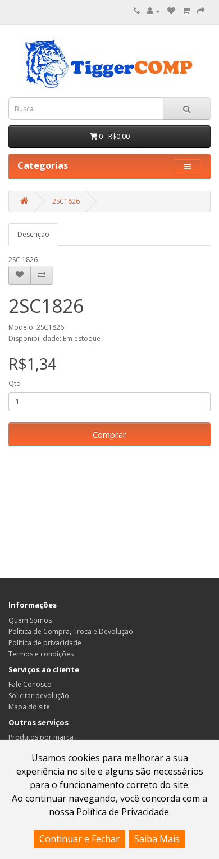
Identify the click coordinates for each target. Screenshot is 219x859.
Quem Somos (30, 620)
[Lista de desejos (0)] (171, 11)
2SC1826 (66, 201)
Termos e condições (41, 654)
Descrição (33, 234)
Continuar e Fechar (79, 839)
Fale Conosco (30, 684)
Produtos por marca (41, 737)
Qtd (14, 383)
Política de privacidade (44, 642)
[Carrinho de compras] (186, 11)
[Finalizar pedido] (201, 11)
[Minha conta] (153, 11)
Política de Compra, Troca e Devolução (70, 631)
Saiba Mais (157, 839)
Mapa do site (29, 707)
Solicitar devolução (38, 695)
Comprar (109, 434)
